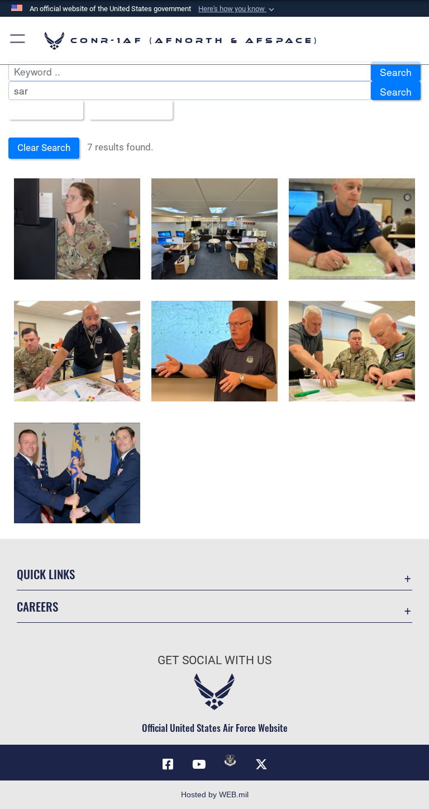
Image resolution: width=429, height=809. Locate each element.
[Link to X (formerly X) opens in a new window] (261, 764)
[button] (237, 9)
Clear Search (43, 147)
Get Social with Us (214, 660)
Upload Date (126, 110)
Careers (37, 606)
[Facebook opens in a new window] (167, 764)
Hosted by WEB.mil (215, 794)
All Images (41, 110)
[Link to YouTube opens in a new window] (198, 764)
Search (396, 72)
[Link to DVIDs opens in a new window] (230, 760)
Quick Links (46, 574)
